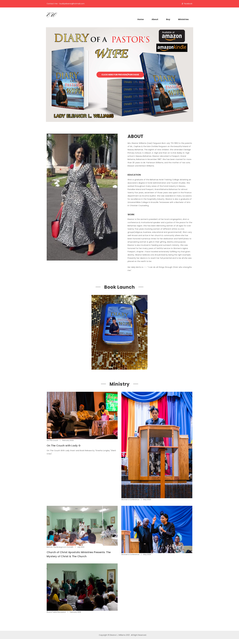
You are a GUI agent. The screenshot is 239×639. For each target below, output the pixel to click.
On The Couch (52, 440)
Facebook (188, 3)
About (155, 19)
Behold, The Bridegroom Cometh (60, 547)
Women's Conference (130, 499)
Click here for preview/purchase (120, 74)
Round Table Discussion (56, 612)
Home (140, 19)
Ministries (183, 19)
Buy (168, 19)
